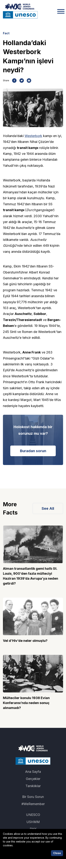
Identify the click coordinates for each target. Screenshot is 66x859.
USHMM (33, 822)
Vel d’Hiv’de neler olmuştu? (25, 641)
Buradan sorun (33, 451)
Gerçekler (33, 779)
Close (57, 853)
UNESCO (33, 815)
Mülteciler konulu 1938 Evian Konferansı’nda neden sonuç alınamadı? (26, 703)
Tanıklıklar (33, 786)
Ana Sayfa (33, 772)
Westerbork (33, 136)
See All (48, 508)
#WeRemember (33, 804)
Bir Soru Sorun (33, 797)
